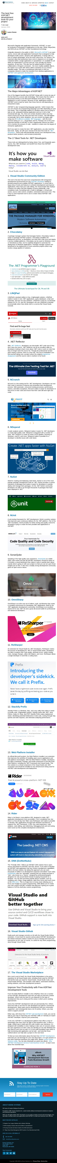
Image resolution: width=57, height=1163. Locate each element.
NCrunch (15, 379)
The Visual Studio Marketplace (27, 972)
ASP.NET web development (35, 1014)
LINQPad (15, 293)
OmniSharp (17, 599)
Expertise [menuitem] (41, 3)
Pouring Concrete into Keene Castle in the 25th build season (18, 1127)
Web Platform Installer (23, 752)
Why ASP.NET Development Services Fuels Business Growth (30, 1042)
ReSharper (17, 645)
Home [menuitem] (23, 3)
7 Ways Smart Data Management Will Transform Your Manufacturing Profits (21, 1130)
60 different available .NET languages (28, 119)
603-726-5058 (8, 1136)
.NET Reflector (16, 345)
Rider (14, 813)
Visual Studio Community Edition (27, 176)
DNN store (15, 882)
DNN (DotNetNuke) (21, 861)
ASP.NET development (47, 1036)
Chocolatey (16, 232)
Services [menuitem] (34, 3)
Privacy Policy (36, 1161)
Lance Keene (11, 32)
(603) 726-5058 (33, 5)
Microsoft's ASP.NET (41, 52)
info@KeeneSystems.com (12, 1139)
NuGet (13, 477)
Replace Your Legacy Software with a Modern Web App (17, 1123)
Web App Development (6, 38)
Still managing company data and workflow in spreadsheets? (18, 1125)
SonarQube (41, 559)
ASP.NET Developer (37, 181)
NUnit (13, 515)
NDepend (15, 427)
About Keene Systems (12, 1105)
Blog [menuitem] (46, 3)
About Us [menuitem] (28, 3)
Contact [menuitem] (51, 3)
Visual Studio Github (22, 931)
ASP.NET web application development (20, 73)
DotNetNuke (12, 873)
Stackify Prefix (19, 706)
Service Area (44, 1161)
